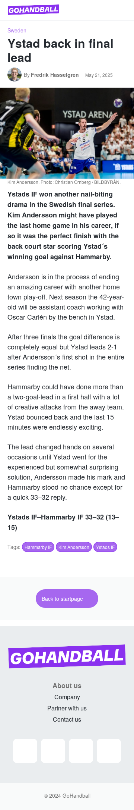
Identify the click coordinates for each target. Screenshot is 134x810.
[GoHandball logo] (33, 9)
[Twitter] (81, 751)
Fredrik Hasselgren (55, 74)
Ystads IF (105, 547)
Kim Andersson (73, 547)
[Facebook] (53, 751)
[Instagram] (25, 751)
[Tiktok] (109, 751)
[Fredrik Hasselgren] (15, 75)
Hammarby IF (38, 547)
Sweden (16, 30)
